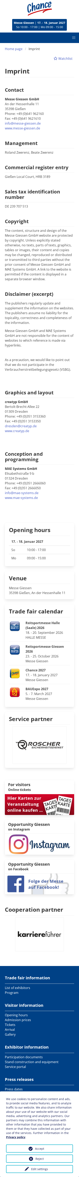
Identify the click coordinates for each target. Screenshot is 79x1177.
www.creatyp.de (17, 431)
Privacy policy (15, 1137)
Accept (39, 1149)
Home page (13, 49)
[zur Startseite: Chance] (39, 8)
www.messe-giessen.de (22, 128)
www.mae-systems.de (21, 498)
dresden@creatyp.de (21, 426)
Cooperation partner (34, 909)
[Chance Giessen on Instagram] (39, 844)
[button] (73, 38)
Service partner (31, 719)
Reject (39, 1159)
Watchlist (65, 58)
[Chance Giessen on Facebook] (39, 883)
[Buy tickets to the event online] (39, 804)
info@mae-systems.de (21, 493)
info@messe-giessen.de (23, 123)
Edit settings (39, 1169)
